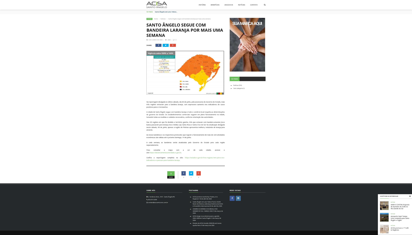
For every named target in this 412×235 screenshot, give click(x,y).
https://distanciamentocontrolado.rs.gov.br (165, 152)
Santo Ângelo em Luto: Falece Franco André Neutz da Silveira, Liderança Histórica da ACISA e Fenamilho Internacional (208, 204)
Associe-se (229, 5)
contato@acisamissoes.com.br (158, 202)
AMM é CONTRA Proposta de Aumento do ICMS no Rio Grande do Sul (400, 207)
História (202, 5)
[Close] (410, 196)
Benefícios (215, 5)
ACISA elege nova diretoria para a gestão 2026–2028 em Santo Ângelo (206, 217)
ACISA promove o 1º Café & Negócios (400, 229)
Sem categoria (238, 88)
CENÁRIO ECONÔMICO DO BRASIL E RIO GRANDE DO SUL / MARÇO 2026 (205, 210)
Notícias (241, 5)
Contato (254, 5)
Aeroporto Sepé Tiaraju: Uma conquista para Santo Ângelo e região (400, 218)
